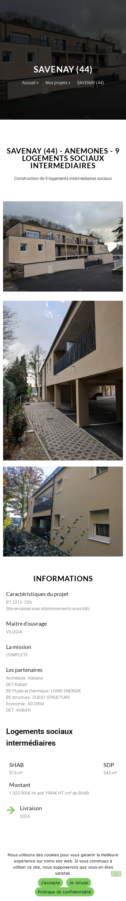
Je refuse (78, 882)
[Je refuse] (116, 874)
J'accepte (50, 882)
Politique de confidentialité (64, 891)
